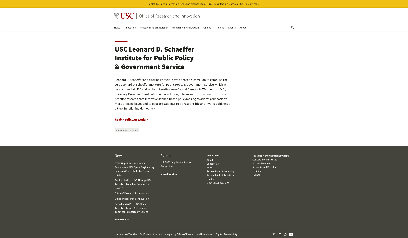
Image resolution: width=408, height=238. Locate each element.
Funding (207, 27)
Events (232, 27)
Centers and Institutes (127, 130)
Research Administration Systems (270, 155)
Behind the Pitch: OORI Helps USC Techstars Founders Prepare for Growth (133, 184)
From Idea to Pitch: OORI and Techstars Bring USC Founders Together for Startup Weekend (131, 207)
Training (219, 27)
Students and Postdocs (264, 167)
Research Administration (185, 27)
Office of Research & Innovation (132, 193)
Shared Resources (262, 163)
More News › (122, 219)
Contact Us (213, 163)
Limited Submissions (218, 182)
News (117, 27)
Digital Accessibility (226, 234)
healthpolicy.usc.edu (130, 119)
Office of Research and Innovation (169, 16)
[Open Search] (292, 27)
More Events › (169, 174)
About (243, 27)
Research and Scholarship (154, 27)
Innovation (130, 27)
